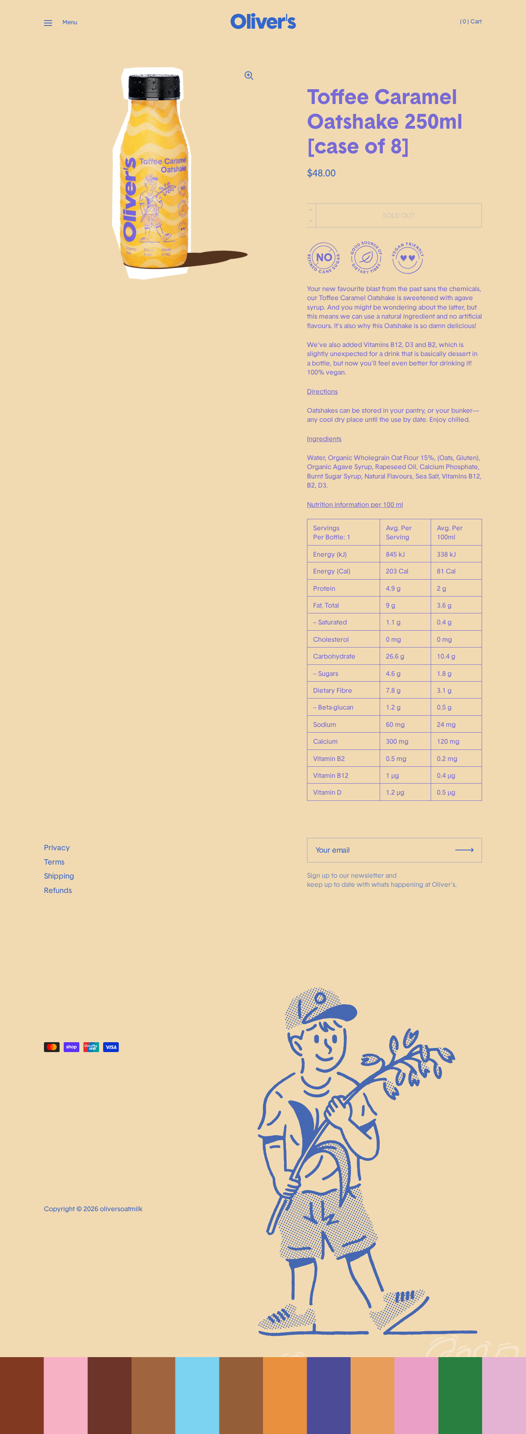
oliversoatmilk (121, 1208)
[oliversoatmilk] (263, 26)
